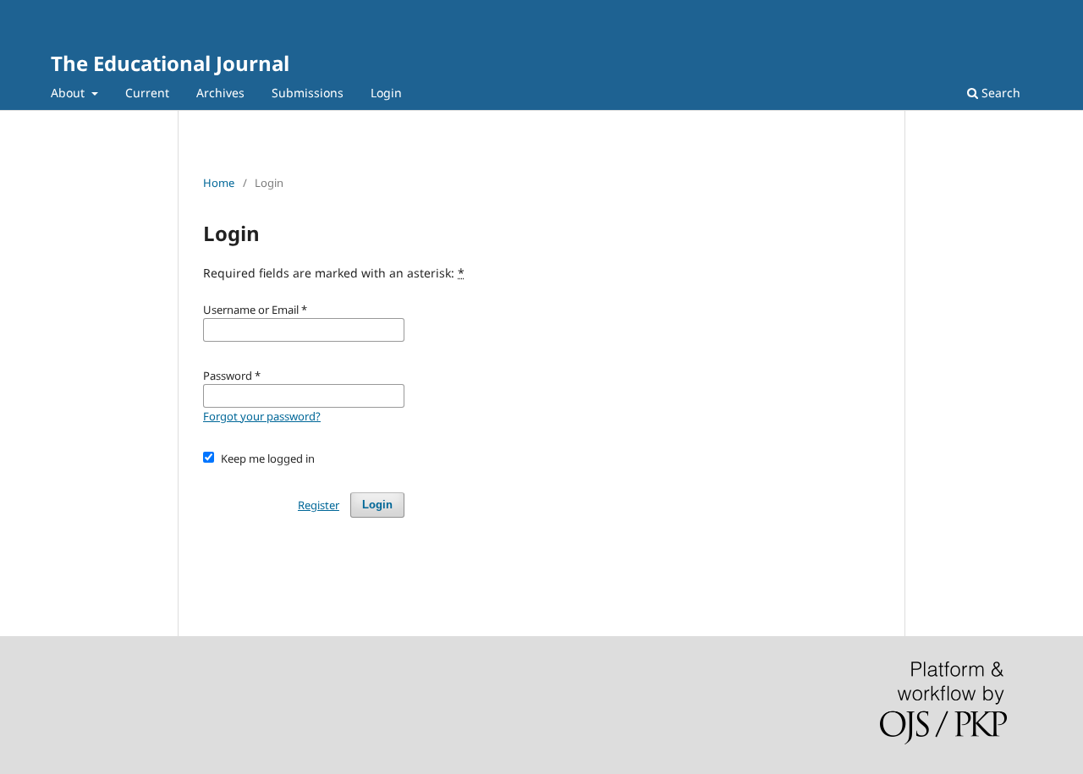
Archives (220, 93)
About (69, 93)
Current (147, 93)
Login (386, 93)
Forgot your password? (262, 416)
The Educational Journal (170, 63)
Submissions (308, 93)
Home (218, 182)
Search (999, 93)
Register (318, 505)
